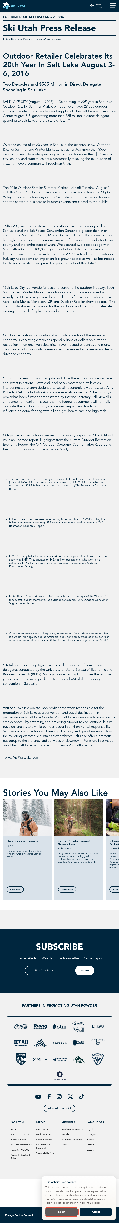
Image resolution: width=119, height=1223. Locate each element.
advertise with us (20, 1149)
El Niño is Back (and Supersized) (23, 841)
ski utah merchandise (22, 1144)
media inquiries (43, 1134)
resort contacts (44, 1139)
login (64, 1144)
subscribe (84, 970)
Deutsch (90, 1144)
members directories (71, 1139)
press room (42, 1129)
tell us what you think (59, 1108)
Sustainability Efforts (46, 1153)
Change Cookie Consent (19, 1215)
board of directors (20, 1134)
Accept (96, 1211)
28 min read (67, 889)
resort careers (18, 1139)
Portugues (91, 1134)
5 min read (15, 889)
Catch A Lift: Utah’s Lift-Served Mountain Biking (74, 842)
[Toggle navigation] (110, 5)
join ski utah (67, 1134)
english (90, 1129)
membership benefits (72, 1129)
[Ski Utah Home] (14, 6)
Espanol (90, 1149)
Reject (61, 1211)
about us (15, 1129)
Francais (90, 1139)
